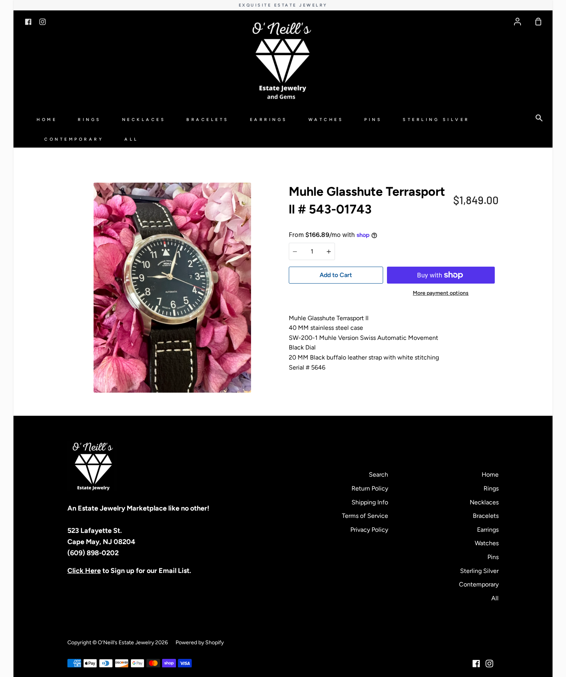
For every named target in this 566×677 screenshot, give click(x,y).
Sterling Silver (436, 119)
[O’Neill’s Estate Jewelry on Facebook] (476, 663)
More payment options (441, 293)
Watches (326, 119)
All (131, 139)
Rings (89, 119)
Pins (373, 119)
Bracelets (207, 119)
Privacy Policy (369, 529)
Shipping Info (370, 502)
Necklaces (144, 119)
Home (47, 119)
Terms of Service (365, 515)
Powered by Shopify (200, 642)
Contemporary (74, 139)
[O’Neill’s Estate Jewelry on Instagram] (489, 663)
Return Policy (370, 488)
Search (378, 474)
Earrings (269, 119)
